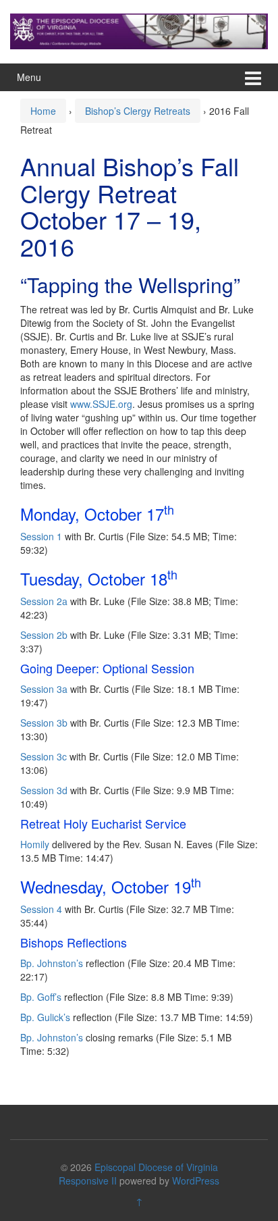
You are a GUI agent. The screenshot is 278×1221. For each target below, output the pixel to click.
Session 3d (45, 790)
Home (43, 111)
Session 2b (45, 635)
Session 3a (45, 689)
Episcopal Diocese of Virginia (156, 1167)
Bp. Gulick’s (45, 1017)
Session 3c (45, 756)
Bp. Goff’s (40, 997)
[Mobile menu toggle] (253, 77)
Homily (34, 844)
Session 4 (41, 909)
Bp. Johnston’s (51, 963)
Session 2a (43, 601)
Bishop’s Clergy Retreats (137, 111)
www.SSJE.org (101, 404)
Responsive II (88, 1180)
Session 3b (45, 722)
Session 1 (41, 536)
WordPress (195, 1180)
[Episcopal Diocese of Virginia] (139, 29)
